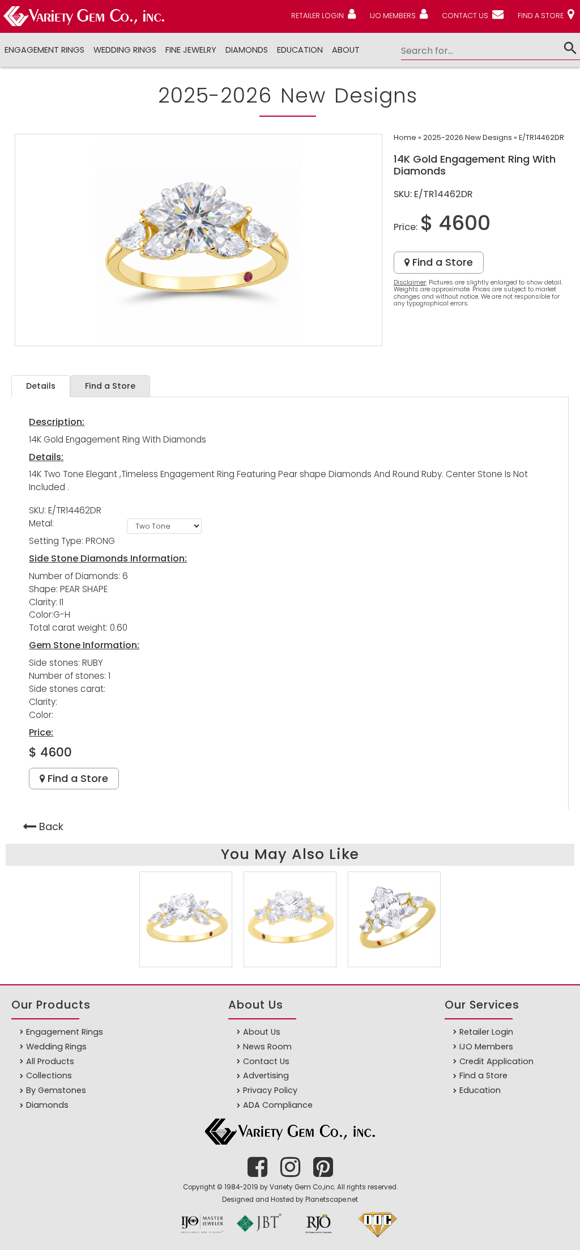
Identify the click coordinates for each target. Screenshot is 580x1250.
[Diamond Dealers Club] (377, 1238)
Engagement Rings (44, 50)
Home (405, 137)
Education (300, 50)
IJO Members (486, 1046)
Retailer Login (486, 1032)
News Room (267, 1046)
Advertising (266, 1075)
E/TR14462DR (541, 137)
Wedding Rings (124, 50)
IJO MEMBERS (393, 15)
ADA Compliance (278, 1105)
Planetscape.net (331, 1199)
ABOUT (346, 50)
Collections (49, 1075)
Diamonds (47, 1105)
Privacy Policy (270, 1090)
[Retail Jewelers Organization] (318, 1238)
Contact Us (266, 1061)
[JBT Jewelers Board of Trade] (259, 1238)
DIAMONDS (246, 50)
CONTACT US (465, 15)
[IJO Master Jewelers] (202, 1238)
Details (41, 386)
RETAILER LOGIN (317, 15)
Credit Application (496, 1061)
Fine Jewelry (190, 50)
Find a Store (441, 262)
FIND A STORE (541, 15)
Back (51, 826)
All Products (50, 1061)
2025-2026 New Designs (467, 137)
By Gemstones (56, 1090)
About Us (261, 1032)
